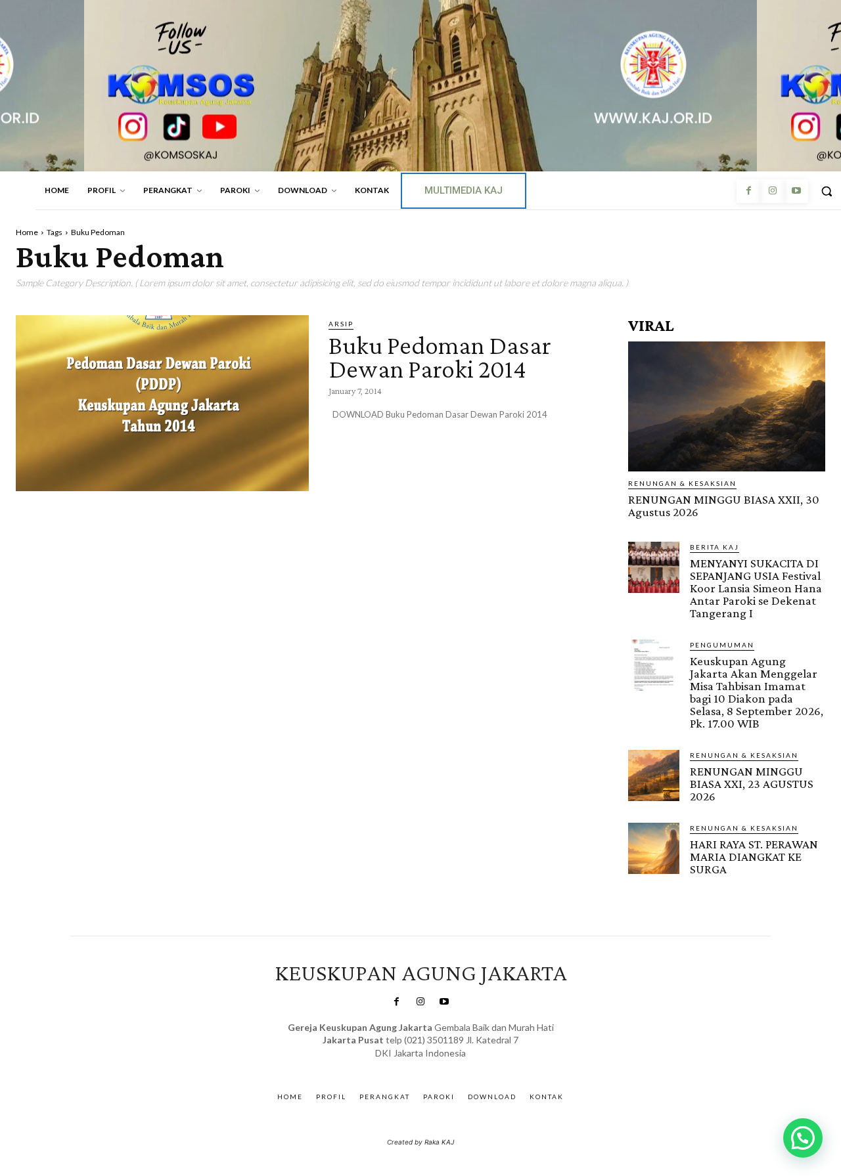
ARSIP (341, 324)
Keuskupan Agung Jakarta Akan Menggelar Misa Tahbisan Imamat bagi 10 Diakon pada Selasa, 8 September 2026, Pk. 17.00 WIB (756, 692)
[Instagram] (772, 191)
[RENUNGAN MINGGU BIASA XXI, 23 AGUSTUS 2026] (653, 775)
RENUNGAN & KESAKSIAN (682, 483)
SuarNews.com (400, 1066)
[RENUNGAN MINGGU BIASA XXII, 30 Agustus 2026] (726, 406)
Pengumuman (722, 645)
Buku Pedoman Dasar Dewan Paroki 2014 (440, 356)
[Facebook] (748, 191)
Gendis (459, 1066)
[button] (803, 1138)
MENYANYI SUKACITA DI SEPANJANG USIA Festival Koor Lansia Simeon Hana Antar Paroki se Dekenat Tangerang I (756, 588)
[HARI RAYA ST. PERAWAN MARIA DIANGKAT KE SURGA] (653, 848)
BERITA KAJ (714, 547)
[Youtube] (796, 191)
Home (27, 232)
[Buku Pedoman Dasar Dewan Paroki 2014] (162, 403)
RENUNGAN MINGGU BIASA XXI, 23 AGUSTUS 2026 (751, 783)
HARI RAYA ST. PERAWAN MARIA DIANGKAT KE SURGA (754, 856)
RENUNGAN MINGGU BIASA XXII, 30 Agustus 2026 (723, 505)
